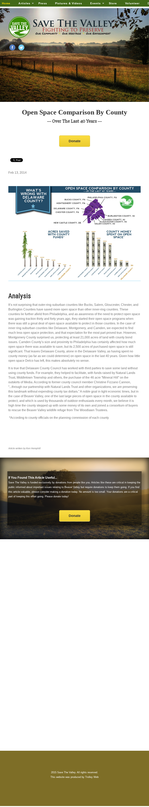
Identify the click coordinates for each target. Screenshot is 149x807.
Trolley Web (92, 777)
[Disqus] (74, 594)
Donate (75, 141)
